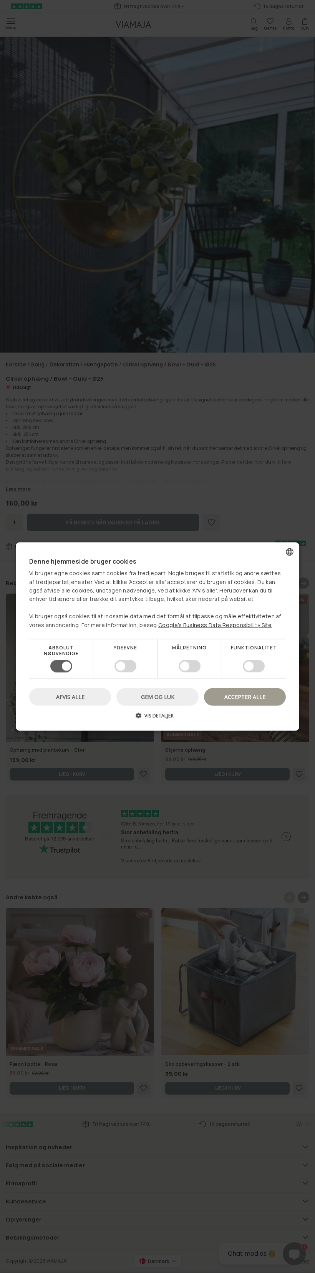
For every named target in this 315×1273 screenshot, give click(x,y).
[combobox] (289, 552)
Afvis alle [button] (70, 697)
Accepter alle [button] (244, 697)
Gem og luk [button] (157, 697)
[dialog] (157, 636)
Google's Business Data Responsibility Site (215, 624)
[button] (157, 718)
